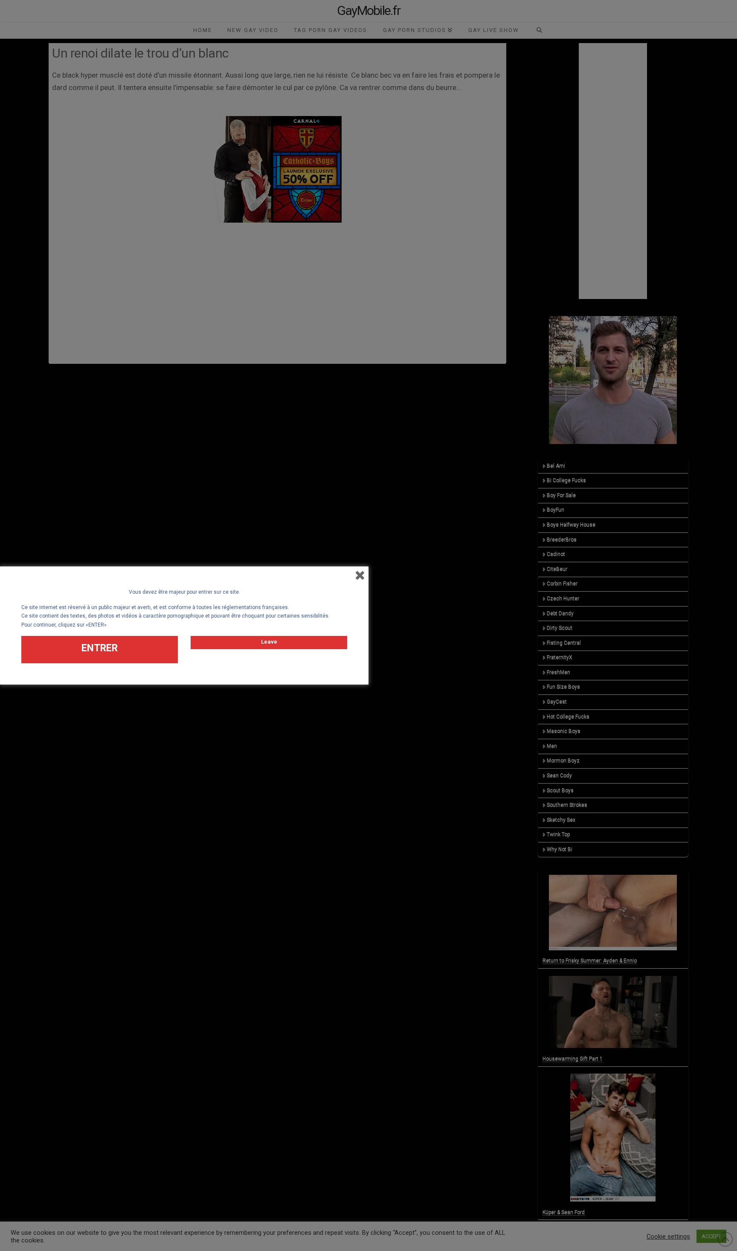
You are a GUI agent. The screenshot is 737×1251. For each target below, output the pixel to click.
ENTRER (99, 648)
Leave (269, 642)
